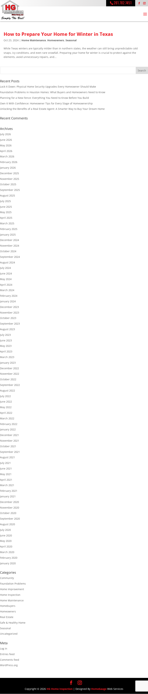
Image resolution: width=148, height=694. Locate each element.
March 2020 (7, 552)
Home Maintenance (33, 40)
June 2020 (6, 535)
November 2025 (9, 179)
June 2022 (6, 401)
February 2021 (8, 490)
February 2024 (8, 295)
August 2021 (7, 457)
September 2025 (10, 190)
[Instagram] (144, 3)
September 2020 (10, 518)
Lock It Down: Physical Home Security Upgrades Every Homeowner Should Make (48, 86)
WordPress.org (9, 665)
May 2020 (6, 541)
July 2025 (5, 201)
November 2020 (9, 507)
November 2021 (9, 440)
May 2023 (6, 346)
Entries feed (7, 654)
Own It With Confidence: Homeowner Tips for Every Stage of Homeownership (46, 103)
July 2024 (5, 268)
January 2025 (8, 234)
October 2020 (8, 513)
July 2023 (5, 335)
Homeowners (55, 40)
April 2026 (6, 151)
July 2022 (5, 396)
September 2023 (10, 323)
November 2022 (9, 373)
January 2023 (8, 362)
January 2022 (8, 429)
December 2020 (9, 502)
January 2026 (8, 167)
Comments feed (9, 659)
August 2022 (7, 390)
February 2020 (8, 557)
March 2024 (7, 290)
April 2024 (6, 284)
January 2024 (8, 301)
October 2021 (8, 446)
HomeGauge (98, 689)
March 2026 (7, 156)
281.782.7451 (123, 2)
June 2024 (6, 273)
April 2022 (6, 412)
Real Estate (6, 617)
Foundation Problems (13, 583)
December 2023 (9, 307)
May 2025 (6, 212)
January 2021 (8, 496)
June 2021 (6, 468)
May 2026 (6, 145)
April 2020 (6, 546)
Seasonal (71, 40)
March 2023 (7, 357)
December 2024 (9, 240)
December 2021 (9, 435)
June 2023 (6, 340)
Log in (3, 648)
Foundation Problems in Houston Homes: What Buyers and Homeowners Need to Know (52, 92)
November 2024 (9, 245)
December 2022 (9, 368)
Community (7, 578)
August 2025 (7, 195)
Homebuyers (7, 606)
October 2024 (8, 251)
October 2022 (8, 379)
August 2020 (7, 524)
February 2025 (8, 229)
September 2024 (10, 257)
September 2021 (10, 452)
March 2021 (7, 485)
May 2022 (6, 407)
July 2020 (5, 530)
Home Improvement (12, 589)
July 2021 (5, 463)
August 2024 (7, 262)
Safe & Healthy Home (12, 622)
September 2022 (10, 385)
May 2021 (6, 474)
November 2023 (9, 312)
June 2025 (6, 206)
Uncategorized (9, 633)
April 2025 (6, 217)
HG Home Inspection (60, 689)
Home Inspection (10, 594)
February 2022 (8, 424)
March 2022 (7, 418)
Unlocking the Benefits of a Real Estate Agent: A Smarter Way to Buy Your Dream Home (52, 109)
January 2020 (8, 563)
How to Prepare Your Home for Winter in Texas (58, 34)
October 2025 (8, 184)
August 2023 (7, 329)
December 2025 (9, 173)
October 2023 (8, 318)
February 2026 (8, 162)
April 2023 (6, 351)
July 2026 (5, 134)
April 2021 (6, 479)
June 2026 (6, 139)
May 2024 (6, 279)
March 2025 (7, 223)
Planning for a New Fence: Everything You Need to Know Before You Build (44, 98)
